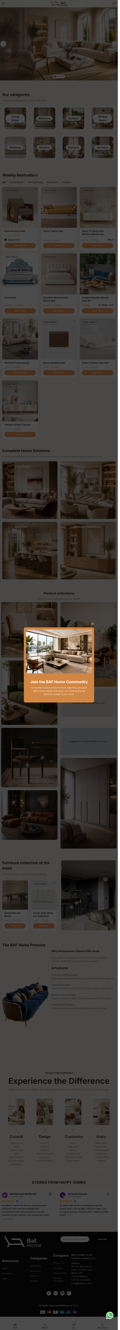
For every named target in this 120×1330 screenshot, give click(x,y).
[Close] (92, 623)
